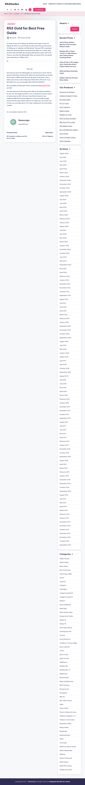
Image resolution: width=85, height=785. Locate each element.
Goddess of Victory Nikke (68, 643)
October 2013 (64, 529)
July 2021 (63, 303)
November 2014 (65, 483)
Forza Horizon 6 (65, 639)
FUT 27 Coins (64, 103)
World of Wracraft (66, 758)
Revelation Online (65, 724)
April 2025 (63, 211)
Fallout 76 (63, 624)
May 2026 (63, 165)
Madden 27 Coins (66, 115)
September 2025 (65, 192)
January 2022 (64, 280)
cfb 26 (62, 578)
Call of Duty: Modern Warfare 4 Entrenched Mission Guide (68, 44)
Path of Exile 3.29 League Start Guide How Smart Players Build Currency (69, 64)
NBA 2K (62, 697)
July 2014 (63, 499)
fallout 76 (63, 620)
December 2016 (65, 449)
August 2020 (64, 341)
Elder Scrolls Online (66, 612)
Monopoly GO (64, 689)
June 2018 (63, 384)
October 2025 (64, 188)
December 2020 (65, 326)
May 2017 (63, 434)
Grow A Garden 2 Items (68, 137)
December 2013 (65, 522)
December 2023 (65, 249)
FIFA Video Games (66, 628)
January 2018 (64, 403)
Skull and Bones (65, 735)
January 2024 (64, 246)
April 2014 (63, 506)
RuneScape (11, 24)
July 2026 (63, 157)
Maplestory (63, 674)
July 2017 (63, 426)
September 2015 (65, 457)
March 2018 (64, 395)
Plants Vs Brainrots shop (68, 712)
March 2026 (64, 173)
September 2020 (65, 338)
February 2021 (64, 318)
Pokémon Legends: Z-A (68, 716)
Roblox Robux (64, 727)
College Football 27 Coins (68, 96)
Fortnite (62, 635)
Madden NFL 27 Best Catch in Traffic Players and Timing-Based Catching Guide (68, 54)
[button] (39, 9)
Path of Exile (64, 708)
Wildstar (62, 754)
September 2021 (65, 295)
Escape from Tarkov (66, 616)
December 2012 (65, 533)
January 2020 (64, 353)
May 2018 (63, 387)
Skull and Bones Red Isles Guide (69, 72)
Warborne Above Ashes (68, 747)
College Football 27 (66, 597)
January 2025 (64, 222)
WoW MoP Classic (66, 766)
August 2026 (64, 153)
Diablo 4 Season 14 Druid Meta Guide (69, 79)
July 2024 (63, 230)
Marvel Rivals (64, 677)
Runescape (24, 120)
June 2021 (63, 307)
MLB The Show (65, 685)
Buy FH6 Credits (65, 100)
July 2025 (63, 199)
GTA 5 (62, 651)
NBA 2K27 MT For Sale (67, 122)
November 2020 (65, 330)
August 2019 (64, 357)
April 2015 (63, 464)
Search (63, 23)
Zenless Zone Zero (66, 770)
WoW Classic (64, 762)
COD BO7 (63, 585)
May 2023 (63, 261)
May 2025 (63, 207)
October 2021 (64, 292)
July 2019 (63, 361)
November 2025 (65, 184)
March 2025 (64, 215)
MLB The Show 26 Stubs (68, 118)
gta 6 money (64, 654)
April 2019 (63, 364)
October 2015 (64, 453)
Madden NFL (64, 666)
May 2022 (63, 269)
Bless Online (64, 566)
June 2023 (63, 257)
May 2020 (63, 349)
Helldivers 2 (63, 662)
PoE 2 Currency (65, 107)
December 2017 (65, 407)
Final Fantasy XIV (65, 631)
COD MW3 (63, 589)
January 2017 (64, 445)
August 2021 (64, 299)
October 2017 (64, 414)
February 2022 (65, 276)
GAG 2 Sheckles (65, 141)
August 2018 (64, 376)
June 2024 (63, 234)
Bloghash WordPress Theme (60, 782)
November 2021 (65, 288)
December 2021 (65, 284)
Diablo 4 (62, 601)
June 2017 (63, 430)
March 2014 (64, 510)
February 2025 (65, 219)
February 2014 (65, 514)
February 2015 (64, 472)
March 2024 (64, 242)
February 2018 (64, 399)
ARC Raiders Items (66, 126)
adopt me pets (65, 559)
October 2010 (64, 541)
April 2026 (63, 169)
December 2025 (65, 180)
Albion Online (64, 562)
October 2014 (64, 487)
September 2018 (65, 372)
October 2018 (64, 368)
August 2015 (64, 460)
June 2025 (63, 203)
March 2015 (64, 468)
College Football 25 (66, 593)
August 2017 (64, 422)
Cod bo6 (63, 582)
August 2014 (64, 495)
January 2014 (64, 518)
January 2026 (64, 176)
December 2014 (65, 480)
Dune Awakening (65, 605)
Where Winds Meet (66, 750)
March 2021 (64, 315)
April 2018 (63, 391)
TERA (61, 739)
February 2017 (64, 441)
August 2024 (64, 226)
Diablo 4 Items (64, 111)
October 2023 (64, 253)
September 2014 (65, 491)
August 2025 (64, 196)
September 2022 (65, 265)
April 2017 (63, 437)
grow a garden (65, 647)
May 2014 (63, 503)
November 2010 (65, 537)
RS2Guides (12, 4)
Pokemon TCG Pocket (67, 720)
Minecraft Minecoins (66, 681)
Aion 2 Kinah (64, 134)
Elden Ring (63, 608)
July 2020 (63, 345)
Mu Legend (63, 693)
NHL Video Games (66, 700)
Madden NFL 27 (65, 670)
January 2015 (64, 476)
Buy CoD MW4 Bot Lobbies (69, 130)
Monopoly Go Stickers (67, 92)
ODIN (61, 704)
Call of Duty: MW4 (66, 574)
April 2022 (63, 272)
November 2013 (65, 526)
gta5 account (64, 658)
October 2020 (65, 334)
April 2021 (63, 311)
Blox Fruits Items (65, 570)
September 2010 (65, 545)
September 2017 (65, 418)
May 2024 (63, 238)
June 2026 (63, 161)
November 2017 (65, 410)
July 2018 (63, 380)
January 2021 (64, 322)
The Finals (63, 743)
